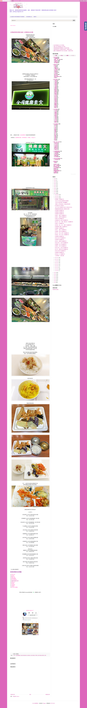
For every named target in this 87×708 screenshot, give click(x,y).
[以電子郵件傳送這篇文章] (13, 653)
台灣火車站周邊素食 (57, 158)
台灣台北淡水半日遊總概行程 (60, 237)
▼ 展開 (55, 55)
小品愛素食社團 (18, 137)
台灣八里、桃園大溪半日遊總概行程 (61, 249)
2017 (55, 193)
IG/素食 (28, 137)
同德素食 (13, 584)
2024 (55, 181)
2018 (55, 191)
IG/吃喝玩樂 (24, 137)
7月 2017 (57, 260)
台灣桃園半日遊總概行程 (59, 212)
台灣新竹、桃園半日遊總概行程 (60, 216)
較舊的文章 (48, 694)
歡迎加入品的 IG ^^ (30, 610)
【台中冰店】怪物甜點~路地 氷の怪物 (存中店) (63, 207)
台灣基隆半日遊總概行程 (59, 239)
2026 (55, 178)
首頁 (30, 694)
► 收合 (61, 55)
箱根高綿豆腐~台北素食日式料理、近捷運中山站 (63, 49)
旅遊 (55, 65)
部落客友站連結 (55, 289)
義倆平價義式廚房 (15, 580)
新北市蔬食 (55, 79)
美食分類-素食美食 (23, 655)
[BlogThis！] (14, 653)
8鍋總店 (13, 585)
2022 (55, 185)
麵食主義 (13, 576)
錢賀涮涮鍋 (13, 578)
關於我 (35, 16)
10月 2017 (57, 197)
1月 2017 (57, 270)
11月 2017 (57, 196)
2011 (55, 280)
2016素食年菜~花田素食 (59, 205)
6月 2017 (57, 262)
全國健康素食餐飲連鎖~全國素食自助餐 (21, 32)
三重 (14, 655)
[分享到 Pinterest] (18, 653)
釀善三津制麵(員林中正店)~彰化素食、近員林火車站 (63, 50)
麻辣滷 (12, 575)
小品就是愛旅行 (23, 134)
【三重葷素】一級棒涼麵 (59, 255)
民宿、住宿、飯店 (56, 141)
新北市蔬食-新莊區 (41, 655)
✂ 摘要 (67, 55)
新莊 (45, 655)
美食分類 (55, 57)
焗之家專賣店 (14, 579)
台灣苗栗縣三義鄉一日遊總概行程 (61, 226)
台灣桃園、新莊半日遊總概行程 (60, 231)
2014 (55, 275)
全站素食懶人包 (29, 16)
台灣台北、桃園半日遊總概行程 (60, 241)
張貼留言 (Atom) (16, 696)
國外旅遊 (55, 161)
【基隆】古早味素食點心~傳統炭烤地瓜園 (62, 204)
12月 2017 (57, 194)
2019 (55, 189)
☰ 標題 (72, 55)
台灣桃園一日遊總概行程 (59, 199)
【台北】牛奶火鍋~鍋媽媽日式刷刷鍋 (61, 200)
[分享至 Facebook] (17, 653)
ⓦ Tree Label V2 (73, 174)
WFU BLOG (52, 703)
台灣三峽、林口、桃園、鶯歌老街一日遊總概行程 (64, 221)
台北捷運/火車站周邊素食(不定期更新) (17, 16)
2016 (55, 272)
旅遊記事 (55, 64)
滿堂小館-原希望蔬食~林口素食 (59, 46)
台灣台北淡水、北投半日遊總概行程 (61, 242)
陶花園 (12, 583)
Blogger (44, 703)
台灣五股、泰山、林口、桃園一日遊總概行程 (63, 225)
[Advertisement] (24, 28)
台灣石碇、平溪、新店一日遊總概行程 (62, 234)
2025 (55, 180)
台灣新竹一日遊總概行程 (59, 223)
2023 (55, 183)
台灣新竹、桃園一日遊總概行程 (60, 215)
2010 (55, 282)
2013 (55, 277)
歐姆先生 (13, 582)
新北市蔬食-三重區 (34, 655)
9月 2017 (57, 257)
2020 (55, 188)
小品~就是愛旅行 (35, 703)
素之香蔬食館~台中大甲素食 (59, 45)
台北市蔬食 (55, 109)
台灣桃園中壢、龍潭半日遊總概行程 (61, 220)
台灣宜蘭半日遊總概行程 (59, 210)
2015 (55, 274)
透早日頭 (13, 574)
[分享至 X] (15, 653)
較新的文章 (13, 694)
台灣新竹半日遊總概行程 (59, 218)
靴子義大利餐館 (14, 587)
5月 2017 (57, 264)
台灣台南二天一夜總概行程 (60, 254)
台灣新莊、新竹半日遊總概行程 (60, 245)
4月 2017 (57, 265)
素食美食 (28, 655)
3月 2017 (57, 267)
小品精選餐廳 (17, 655)
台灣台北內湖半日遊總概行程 (60, 250)
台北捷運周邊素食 (56, 151)
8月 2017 (57, 259)
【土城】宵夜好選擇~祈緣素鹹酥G (61, 202)
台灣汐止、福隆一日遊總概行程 (60, 229)
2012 (55, 279)
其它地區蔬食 (56, 123)
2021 (55, 186)
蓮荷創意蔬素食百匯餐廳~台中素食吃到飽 (61, 47)
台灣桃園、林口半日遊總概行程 (60, 244)
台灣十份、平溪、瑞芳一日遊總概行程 (62, 233)
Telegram (33, 137)
